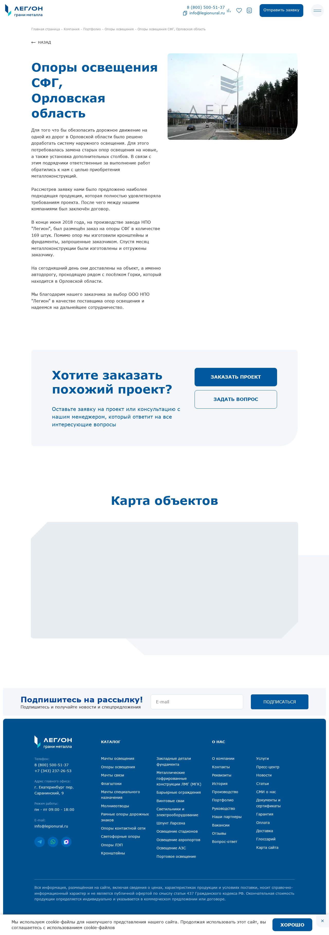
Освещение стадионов (177, 831)
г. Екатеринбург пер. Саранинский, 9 (54, 790)
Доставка (264, 831)
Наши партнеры (227, 816)
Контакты (221, 767)
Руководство (223, 808)
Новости (264, 775)
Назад (44, 42)
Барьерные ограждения (179, 792)
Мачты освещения (117, 758)
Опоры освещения (118, 767)
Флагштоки (111, 783)
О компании (223, 758)
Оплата (263, 822)
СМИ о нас (266, 792)
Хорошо (292, 925)
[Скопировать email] (185, 12)
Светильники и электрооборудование (177, 812)
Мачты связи (112, 775)
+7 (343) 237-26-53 (52, 771)
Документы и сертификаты (268, 803)
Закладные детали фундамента (174, 761)
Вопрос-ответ (224, 841)
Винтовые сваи (170, 801)
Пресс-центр (267, 767)
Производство (225, 792)
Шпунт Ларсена (171, 823)
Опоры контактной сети (123, 828)
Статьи (262, 783)
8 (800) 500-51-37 (206, 7)
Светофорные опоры (120, 836)
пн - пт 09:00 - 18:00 (54, 809)
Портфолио (223, 800)
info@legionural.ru (207, 13)
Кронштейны (113, 853)
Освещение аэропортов (178, 840)
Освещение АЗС (171, 848)
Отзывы (219, 833)
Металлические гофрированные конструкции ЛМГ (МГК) (179, 778)
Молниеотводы (115, 806)
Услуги (262, 758)
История (219, 783)
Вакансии (221, 825)
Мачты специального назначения (120, 795)
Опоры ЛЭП (112, 845)
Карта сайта (267, 847)
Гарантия (264, 814)
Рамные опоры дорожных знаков (125, 817)
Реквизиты (221, 775)
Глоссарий (266, 839)
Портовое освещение (176, 856)
